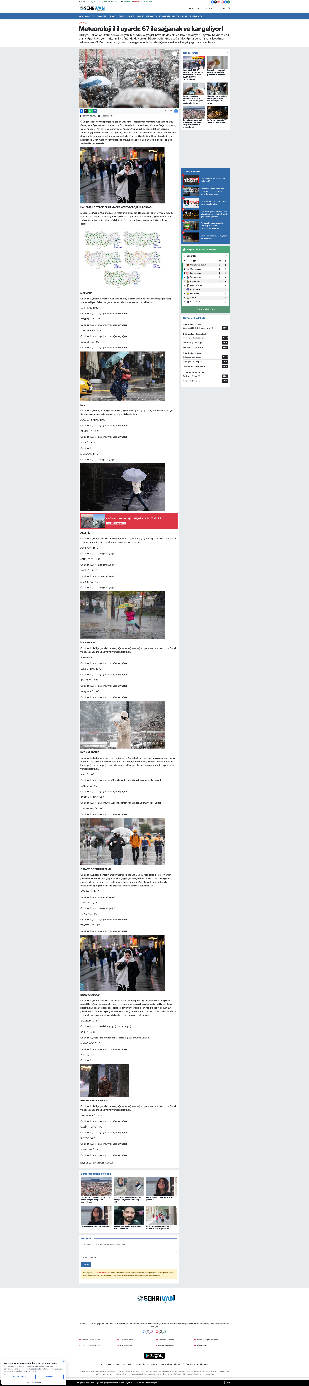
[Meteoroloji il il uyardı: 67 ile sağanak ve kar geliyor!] (129, 78)
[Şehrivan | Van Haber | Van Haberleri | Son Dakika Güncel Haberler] (93, 9)
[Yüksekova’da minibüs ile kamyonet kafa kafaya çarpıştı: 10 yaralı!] (217, 89)
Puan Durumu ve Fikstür (91, 1345)
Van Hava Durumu (127, 1340)
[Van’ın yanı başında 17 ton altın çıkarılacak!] (217, 113)
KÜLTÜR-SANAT (179, 16)
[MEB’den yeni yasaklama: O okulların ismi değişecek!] (161, 1215)
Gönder (86, 1264)
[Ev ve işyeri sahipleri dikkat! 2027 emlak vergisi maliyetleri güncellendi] (96, 1186)
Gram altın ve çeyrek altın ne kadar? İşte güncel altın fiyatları (216, 72)
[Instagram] (152, 1332)
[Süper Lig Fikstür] (227, 318)
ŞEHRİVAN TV (195, 16)
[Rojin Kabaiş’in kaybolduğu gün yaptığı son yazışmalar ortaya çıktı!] (129, 1186)
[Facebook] (144, 1332)
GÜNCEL (113, 16)
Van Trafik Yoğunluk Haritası (207, 1340)
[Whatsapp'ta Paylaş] (90, 111)
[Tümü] (227, 53)
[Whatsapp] (165, 1332)
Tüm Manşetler (126, 1345)
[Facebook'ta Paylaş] (81, 111)
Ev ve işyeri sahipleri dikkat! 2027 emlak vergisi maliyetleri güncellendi (96, 1199)
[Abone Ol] (176, 111)
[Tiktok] (161, 1332)
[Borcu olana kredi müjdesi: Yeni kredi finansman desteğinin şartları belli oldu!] (194, 89)
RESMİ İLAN (164, 16)
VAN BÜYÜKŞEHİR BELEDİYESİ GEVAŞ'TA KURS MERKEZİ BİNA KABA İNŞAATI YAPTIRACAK (193, 74)
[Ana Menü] (229, 16)
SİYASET (130, 16)
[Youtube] (157, 1332)
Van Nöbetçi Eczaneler (91, 1340)
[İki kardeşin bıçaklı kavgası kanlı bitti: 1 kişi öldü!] (129, 1215)
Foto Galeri (194, 9)
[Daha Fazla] (95, 111)
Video (209, 9)
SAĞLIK (140, 16)
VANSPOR (90, 16)
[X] (148, 1332)
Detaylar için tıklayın (206, 309)
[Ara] (229, 8)
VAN (81, 16)
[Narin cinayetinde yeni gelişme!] (96, 1215)
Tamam (228, 1382)
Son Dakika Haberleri (166, 1345)
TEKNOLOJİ (151, 16)
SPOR (121, 16)
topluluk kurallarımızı (103, 1272)
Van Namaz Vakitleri (166, 1340)
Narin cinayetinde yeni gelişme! (95, 1226)
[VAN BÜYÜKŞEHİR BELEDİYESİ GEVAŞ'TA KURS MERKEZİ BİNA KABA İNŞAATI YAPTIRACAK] (194, 63)
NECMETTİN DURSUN (89, 116)
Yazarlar (222, 9)
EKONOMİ (101, 16)
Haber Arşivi (202, 1345)
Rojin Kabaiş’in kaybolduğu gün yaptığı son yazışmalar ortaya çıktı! (128, 1199)
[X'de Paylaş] (86, 111)
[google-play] (154, 1356)
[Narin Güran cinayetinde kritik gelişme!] (161, 1186)
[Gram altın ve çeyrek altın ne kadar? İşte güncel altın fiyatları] (217, 63)
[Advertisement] (205, 149)
